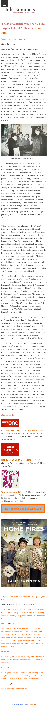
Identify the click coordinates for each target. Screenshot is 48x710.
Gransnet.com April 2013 (12, 491)
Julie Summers (20, 9)
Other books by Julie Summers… (15, 688)
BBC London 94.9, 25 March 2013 (16, 459)
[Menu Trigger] (4, 3)
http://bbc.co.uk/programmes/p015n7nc (17, 430)
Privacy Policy (31, 704)
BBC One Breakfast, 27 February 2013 (22, 432)
